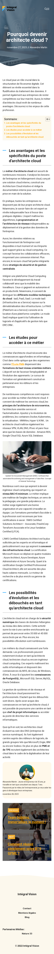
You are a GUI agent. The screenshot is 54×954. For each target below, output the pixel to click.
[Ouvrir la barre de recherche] (46, 9)
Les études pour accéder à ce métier (24, 130)
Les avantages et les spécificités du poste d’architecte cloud (23, 125)
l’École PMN (17, 364)
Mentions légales (27, 913)
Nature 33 (27, 933)
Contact (27, 908)
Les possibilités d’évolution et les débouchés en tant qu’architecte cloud (25, 135)
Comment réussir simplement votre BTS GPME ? (24, 848)
